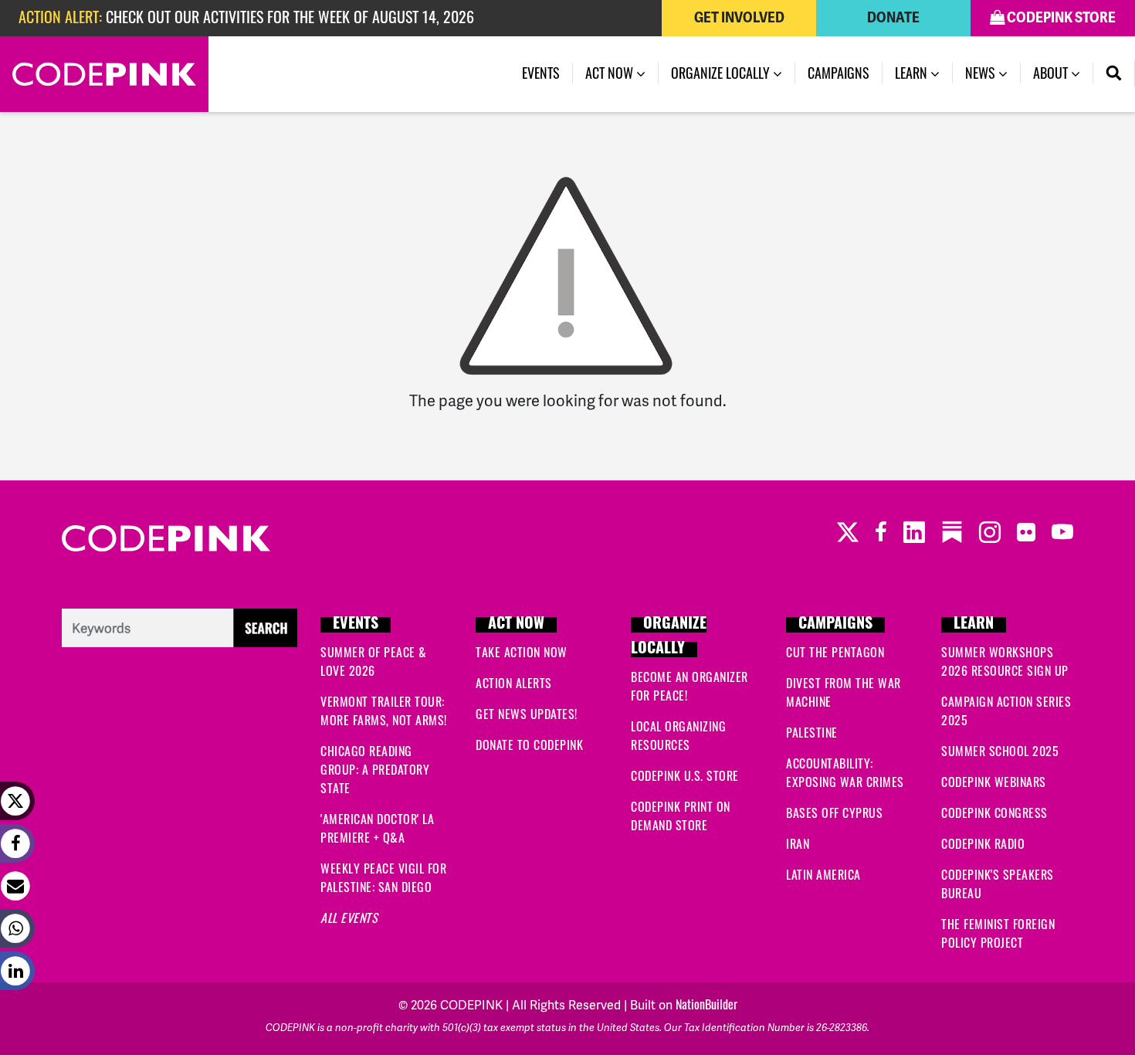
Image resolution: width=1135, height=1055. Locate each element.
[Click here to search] (179, 625)
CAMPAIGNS (835, 625)
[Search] (1114, 73)
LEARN (974, 625)
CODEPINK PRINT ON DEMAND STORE (680, 815)
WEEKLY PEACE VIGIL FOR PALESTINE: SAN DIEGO (383, 877)
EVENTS (355, 625)
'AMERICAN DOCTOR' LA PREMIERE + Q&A (377, 827)
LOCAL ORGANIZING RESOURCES (678, 735)
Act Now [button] (610, 73)
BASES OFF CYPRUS (834, 812)
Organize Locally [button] (722, 73)
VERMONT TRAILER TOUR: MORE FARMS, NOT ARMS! (383, 710)
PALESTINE (812, 732)
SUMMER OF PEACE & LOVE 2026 (373, 661)
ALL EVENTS (349, 917)
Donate (893, 17)
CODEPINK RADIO (983, 843)
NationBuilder (706, 1004)
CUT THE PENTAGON (835, 652)
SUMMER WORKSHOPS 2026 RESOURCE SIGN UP (1005, 661)
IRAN (797, 843)
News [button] (981, 73)
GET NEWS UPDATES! (527, 713)
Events (541, 73)
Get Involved (739, 17)
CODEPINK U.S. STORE (685, 775)
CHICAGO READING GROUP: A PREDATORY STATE (374, 769)
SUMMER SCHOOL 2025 (1000, 750)
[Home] (104, 74)
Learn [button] (912, 73)
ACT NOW (516, 625)
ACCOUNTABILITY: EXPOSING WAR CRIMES (845, 772)
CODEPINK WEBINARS (993, 781)
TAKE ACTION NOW (522, 652)
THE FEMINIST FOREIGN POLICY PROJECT (998, 933)
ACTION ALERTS (514, 682)
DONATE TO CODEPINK (529, 744)
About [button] (1052, 73)
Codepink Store (1060, 17)
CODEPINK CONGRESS (994, 812)
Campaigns (838, 73)
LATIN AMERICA (823, 874)
